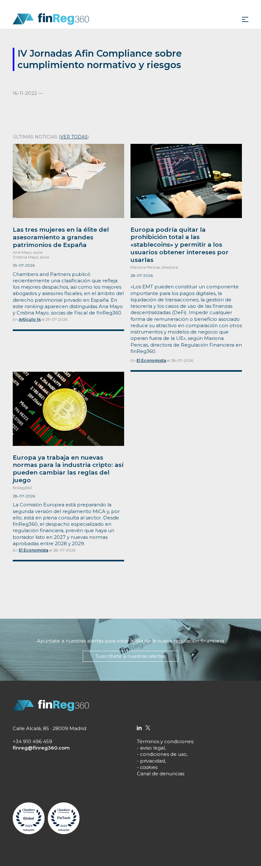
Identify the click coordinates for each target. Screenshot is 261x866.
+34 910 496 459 (32, 741)
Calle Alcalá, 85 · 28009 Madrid (49, 728)
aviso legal (152, 748)
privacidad (152, 761)
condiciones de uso (163, 754)
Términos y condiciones (165, 741)
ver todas (74, 137)
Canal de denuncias (160, 774)
